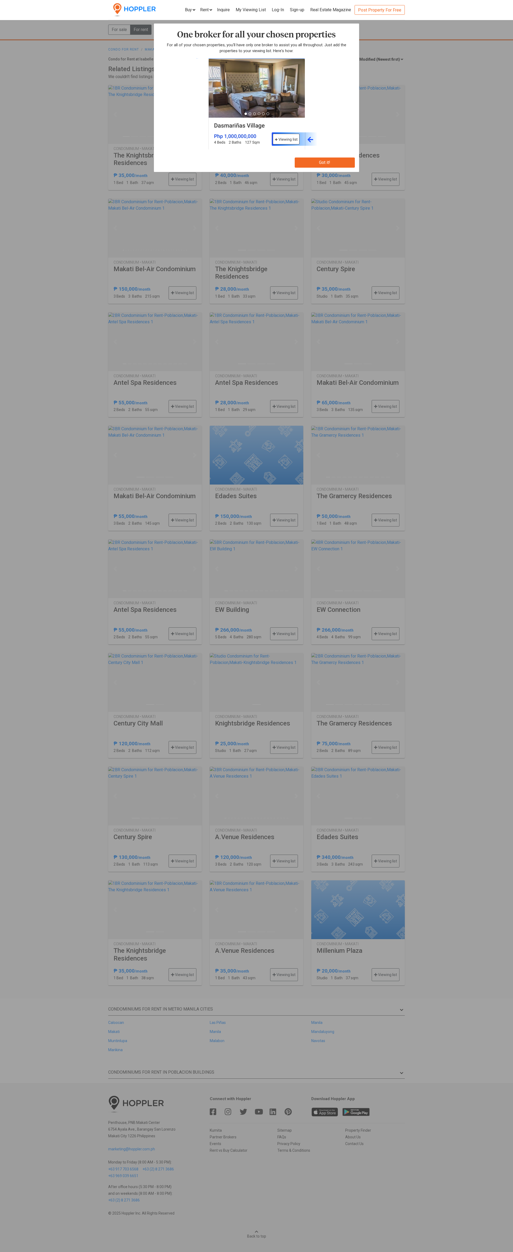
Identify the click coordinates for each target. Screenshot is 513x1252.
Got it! (324, 162)
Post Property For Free (379, 10)
